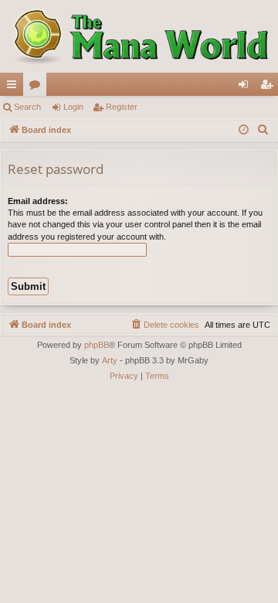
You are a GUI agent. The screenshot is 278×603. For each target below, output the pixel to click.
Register (121, 106)
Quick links (14, 87)
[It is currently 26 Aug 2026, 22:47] (244, 130)
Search (27, 106)
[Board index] (139, 36)
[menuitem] (263, 129)
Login (73, 106)
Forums (37, 87)
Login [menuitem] (246, 87)
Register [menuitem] (269, 87)
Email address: (38, 201)
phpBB (96, 344)
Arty (109, 360)
